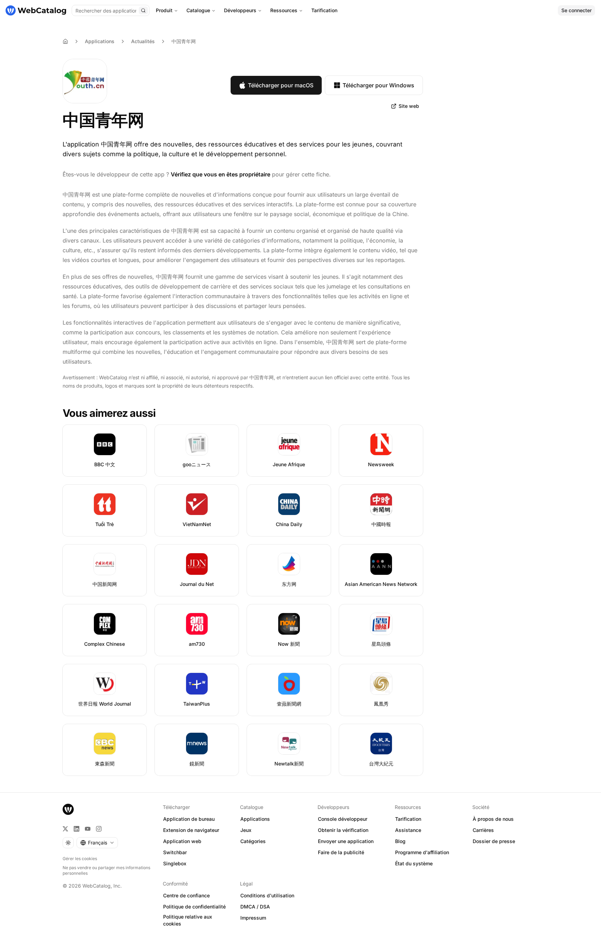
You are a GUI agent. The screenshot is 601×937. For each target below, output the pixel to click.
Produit (164, 10)
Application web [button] (182, 841)
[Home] (65, 41)
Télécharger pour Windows (378, 85)
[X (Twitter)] (65, 829)
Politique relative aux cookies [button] (187, 920)
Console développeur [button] (342, 819)
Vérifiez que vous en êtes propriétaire (220, 174)
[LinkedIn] (76, 829)
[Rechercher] (143, 10)
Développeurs (240, 10)
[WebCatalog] (68, 809)
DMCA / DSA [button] (255, 907)
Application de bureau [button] (189, 819)
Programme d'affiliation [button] (422, 852)
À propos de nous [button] (493, 819)
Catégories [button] (253, 841)
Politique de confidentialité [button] (194, 907)
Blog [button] (400, 841)
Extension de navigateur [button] (191, 830)
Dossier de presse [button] (494, 841)
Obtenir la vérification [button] (343, 830)
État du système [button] (414, 863)
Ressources (283, 10)
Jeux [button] (245, 830)
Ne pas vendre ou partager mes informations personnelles (106, 870)
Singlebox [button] (174, 863)
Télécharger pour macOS (280, 85)
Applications (99, 41)
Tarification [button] (408, 819)
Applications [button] (255, 819)
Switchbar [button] (175, 852)
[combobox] (97, 842)
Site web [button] (409, 106)
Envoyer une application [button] (346, 841)
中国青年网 (183, 41)
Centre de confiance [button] (186, 895)
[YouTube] (87, 829)
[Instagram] (99, 829)
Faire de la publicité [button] (341, 852)
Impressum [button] (253, 918)
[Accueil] (36, 10)
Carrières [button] (483, 830)
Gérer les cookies (80, 858)
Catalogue (198, 10)
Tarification (324, 10)
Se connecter (576, 10)
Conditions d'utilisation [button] (267, 895)
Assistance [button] (408, 830)
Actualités (143, 41)
